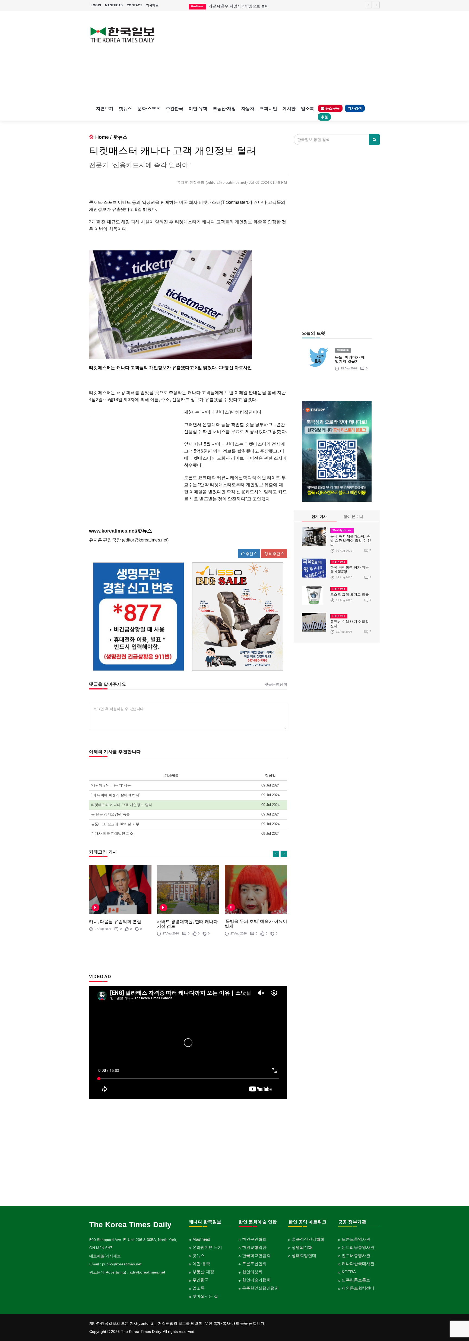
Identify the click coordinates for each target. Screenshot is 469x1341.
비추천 (276, 554)
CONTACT (134, 5)
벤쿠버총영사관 (356, 1255)
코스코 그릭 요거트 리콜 (349, 594)
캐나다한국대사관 (358, 1263)
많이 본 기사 (353, 517)
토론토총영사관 (356, 1239)
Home (102, 137)
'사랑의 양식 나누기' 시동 (111, 785)
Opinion (343, 350)
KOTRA (349, 1271)
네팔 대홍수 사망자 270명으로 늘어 (238, 6)
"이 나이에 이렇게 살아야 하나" (116, 795)
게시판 (289, 108)
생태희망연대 (304, 1255)
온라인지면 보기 (207, 1247)
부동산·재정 (224, 108)
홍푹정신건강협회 (308, 1239)
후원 (324, 117)
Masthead (201, 1239)
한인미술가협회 (256, 1280)
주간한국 (174, 108)
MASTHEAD (114, 5)
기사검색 (355, 108)
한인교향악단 (254, 1247)
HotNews (338, 561)
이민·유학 (198, 108)
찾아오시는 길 (205, 1296)
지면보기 (104, 108)
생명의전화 (302, 1247)
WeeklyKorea (341, 530)
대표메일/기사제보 (105, 1256)
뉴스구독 (332, 108)
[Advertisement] (272, 57)
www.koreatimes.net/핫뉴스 (120, 531)
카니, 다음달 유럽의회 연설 (115, 921)
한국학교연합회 (256, 1255)
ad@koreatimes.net (147, 1272)
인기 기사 (319, 517)
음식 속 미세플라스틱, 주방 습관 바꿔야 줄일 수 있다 (350, 540)
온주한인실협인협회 (260, 1288)
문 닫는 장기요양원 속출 (110, 814)
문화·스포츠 (148, 108)
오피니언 (268, 108)
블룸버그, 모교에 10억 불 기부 (115, 824)
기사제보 (152, 5)
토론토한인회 (254, 1263)
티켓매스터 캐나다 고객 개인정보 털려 (121, 805)
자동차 (247, 108)
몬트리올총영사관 (358, 1247)
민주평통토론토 (356, 1280)
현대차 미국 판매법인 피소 (112, 833)
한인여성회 (252, 1271)
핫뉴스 (125, 108)
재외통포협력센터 (358, 1288)
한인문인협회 (254, 1239)
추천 (250, 554)
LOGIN (96, 5)
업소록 (307, 108)
